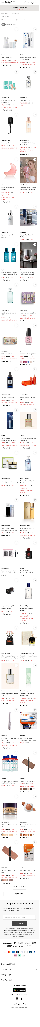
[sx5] (12, 835)
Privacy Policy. (22, 936)
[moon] (28, 789)
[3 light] (26, 835)
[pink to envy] (21, 362)
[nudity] (5, 880)
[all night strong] (28, 362)
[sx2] (7, 835)
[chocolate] (24, 789)
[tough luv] (24, 362)
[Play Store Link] (19, 990)
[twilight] (7, 880)
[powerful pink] (26, 362)
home (2, 13)
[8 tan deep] (21, 835)
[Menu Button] (2, 2)
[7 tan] (28, 835)
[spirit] (10, 880)
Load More (19, 894)
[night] (31, 789)
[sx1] (5, 835)
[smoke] (12, 880)
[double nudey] (31, 362)
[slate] (26, 789)
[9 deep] (31, 835)
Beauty (8, 13)
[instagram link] (17, 998)
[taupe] (21, 789)
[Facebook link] (22, 998)
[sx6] (3, 835)
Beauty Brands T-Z (16, 13)
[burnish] (3, 880)
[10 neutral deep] (24, 835)
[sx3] (10, 835)
